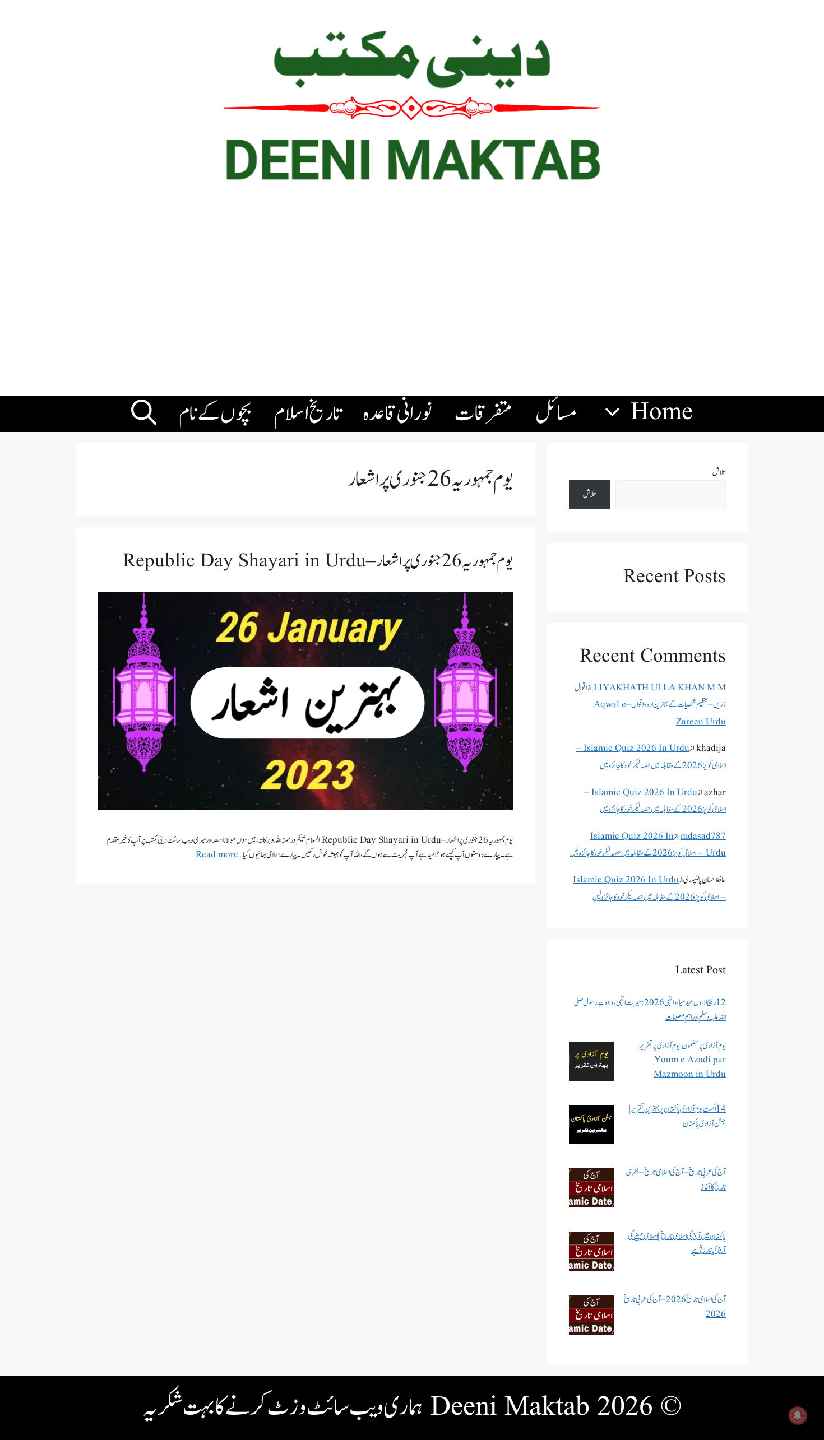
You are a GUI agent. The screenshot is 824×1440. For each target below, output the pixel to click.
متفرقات (484, 414)
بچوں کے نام (215, 414)
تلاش (719, 472)
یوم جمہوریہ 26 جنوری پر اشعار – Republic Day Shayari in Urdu (318, 561)
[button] (144, 414)
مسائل (556, 414)
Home (662, 413)
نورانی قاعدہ (397, 414)
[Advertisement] (412, 300)
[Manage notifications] (798, 1415)
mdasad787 (703, 836)
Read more (217, 854)
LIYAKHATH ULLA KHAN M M (660, 687)
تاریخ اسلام (307, 414)
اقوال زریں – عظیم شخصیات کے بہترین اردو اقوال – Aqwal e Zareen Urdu (650, 704)
